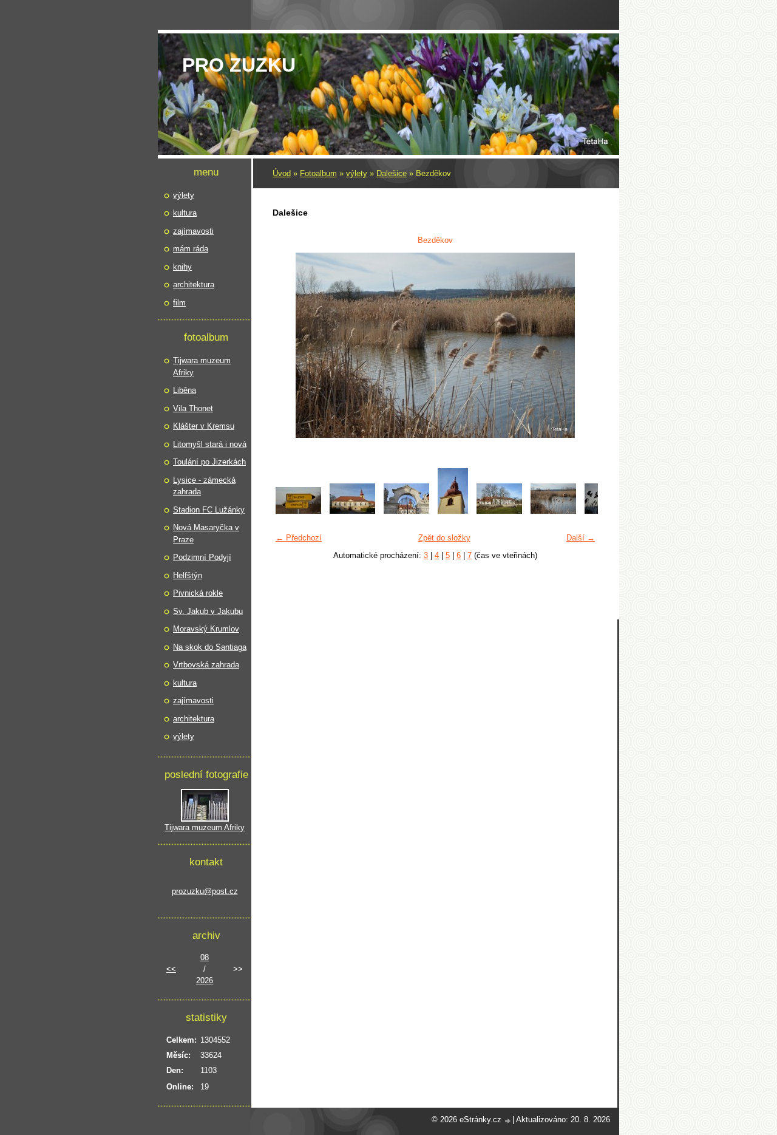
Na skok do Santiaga (209, 647)
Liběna (184, 390)
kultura (185, 212)
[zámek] (352, 511)
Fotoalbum (318, 173)
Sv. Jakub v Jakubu (208, 611)
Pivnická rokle (198, 593)
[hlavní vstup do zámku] (406, 511)
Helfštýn (187, 575)
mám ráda (190, 248)
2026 (204, 980)
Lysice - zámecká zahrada (204, 486)
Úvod (282, 173)
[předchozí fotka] (289, 345)
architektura (193, 284)
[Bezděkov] (553, 511)
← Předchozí (299, 537)
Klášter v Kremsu (203, 426)
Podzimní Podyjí (202, 557)
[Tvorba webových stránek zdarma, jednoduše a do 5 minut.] (508, 1120)
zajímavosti (193, 231)
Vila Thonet (193, 408)
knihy (182, 266)
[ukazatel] (298, 511)
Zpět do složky (444, 537)
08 (204, 957)
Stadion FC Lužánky (209, 509)
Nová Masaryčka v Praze (206, 533)
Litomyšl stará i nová (209, 444)
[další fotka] (581, 345)
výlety (356, 173)
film (179, 302)
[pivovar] (499, 511)
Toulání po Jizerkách (209, 461)
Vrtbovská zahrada (206, 664)
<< (171, 968)
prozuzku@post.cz (205, 891)
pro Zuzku (239, 65)
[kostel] (453, 511)
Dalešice (391, 173)
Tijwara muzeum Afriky (202, 366)
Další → (580, 537)
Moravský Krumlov (206, 628)
